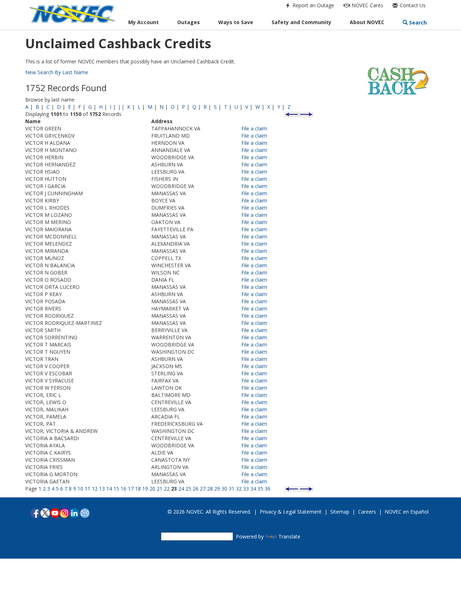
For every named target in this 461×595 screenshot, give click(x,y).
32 (239, 488)
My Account (143, 22)
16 (123, 488)
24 (181, 488)
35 (260, 488)
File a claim (254, 128)
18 (138, 488)
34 (253, 488)
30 (224, 488)
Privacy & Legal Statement (291, 511)
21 (159, 488)
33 (246, 488)
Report (312, 5)
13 (102, 488)
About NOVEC (367, 22)
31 (231, 488)
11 (87, 488)
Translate (289, 536)
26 (195, 488)
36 (267, 488)
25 (188, 488)
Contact (412, 5)
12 (95, 488)
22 (167, 488)
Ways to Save (235, 22)
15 (116, 488)
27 (203, 488)
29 (217, 488)
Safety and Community (301, 22)
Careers (367, 511)
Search (417, 22)
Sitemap (339, 511)
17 (131, 488)
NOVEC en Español (407, 511)
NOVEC (366, 5)
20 (152, 488)
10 (80, 488)
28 (210, 488)
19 (145, 488)
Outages (188, 22)
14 (109, 488)
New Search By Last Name (56, 72)
